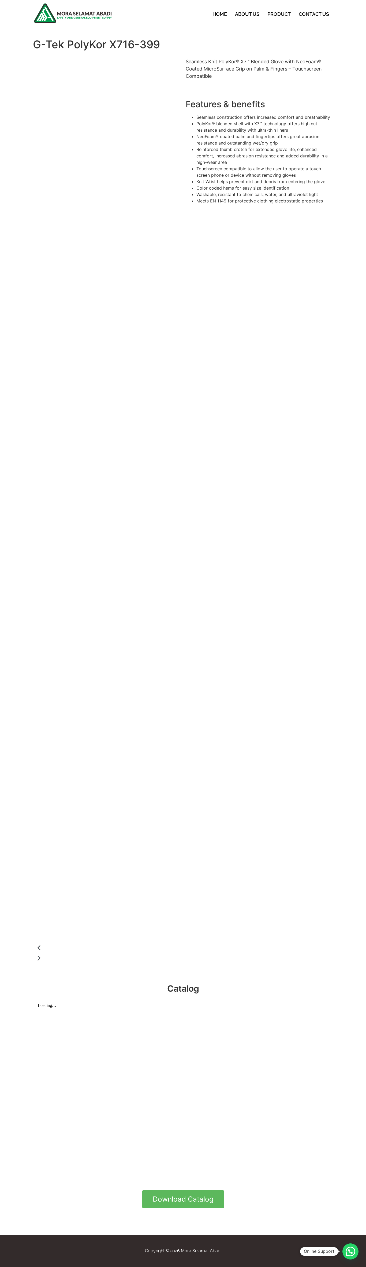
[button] (108, 948)
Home (219, 14)
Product (279, 14)
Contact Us (314, 14)
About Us (247, 14)
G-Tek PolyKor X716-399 (96, 44)
